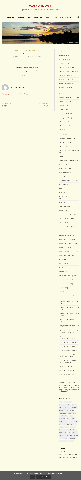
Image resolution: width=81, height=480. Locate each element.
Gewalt (61, 416)
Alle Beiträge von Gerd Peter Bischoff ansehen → (17, 94)
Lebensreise (62, 184)
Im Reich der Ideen (64, 172)
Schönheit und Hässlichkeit (67, 251)
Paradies (72, 427)
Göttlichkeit (62, 146)
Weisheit (76, 435)
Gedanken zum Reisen (65, 101)
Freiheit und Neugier (65, 83)
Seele (60, 432)
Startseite (11, 17)
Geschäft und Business (65, 138)
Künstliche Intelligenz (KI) (66, 180)
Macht (61, 192)
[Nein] (79, 475)
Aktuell (21, 17)
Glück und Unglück (64, 142)
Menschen (74, 424)
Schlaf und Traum (64, 247)
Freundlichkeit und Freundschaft (68, 91)
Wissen (61, 441)
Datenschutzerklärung (44, 476)
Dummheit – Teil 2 (65, 223)
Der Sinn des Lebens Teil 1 (66, 67)
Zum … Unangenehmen (66, 296)
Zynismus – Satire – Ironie (66, 374)
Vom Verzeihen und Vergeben (67, 275)
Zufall (60, 292)
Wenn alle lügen (65, 366)
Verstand (74, 432)
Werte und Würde (64, 284)
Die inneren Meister (65, 75)
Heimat (61, 156)
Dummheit (27, 76)
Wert (65, 438)
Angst (60, 402)
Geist (69, 413)
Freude (61, 407)
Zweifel (71, 441)
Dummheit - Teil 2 (19, 50)
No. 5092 (5, 106)
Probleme (62, 210)
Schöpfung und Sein (65, 255)
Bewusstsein (67, 402)
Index (47, 17)
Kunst (61, 176)
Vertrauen (62, 435)
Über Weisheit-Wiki (34, 17)
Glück (71, 416)
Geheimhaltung (69, 410)
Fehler (68, 405)
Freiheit (74, 405)
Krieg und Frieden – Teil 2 (67, 346)
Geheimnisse (63, 122)
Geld (60, 130)
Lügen (76, 421)
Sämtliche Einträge (32, 50)
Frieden (67, 407)
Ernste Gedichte (65, 109)
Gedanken (74, 407)
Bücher (54, 17)
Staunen (61, 259)
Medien (67, 424)
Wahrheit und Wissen (65, 280)
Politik (61, 430)
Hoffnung (62, 418)
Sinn (65, 432)
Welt (60, 438)
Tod (60, 267)
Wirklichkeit (71, 438)
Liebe (60, 188)
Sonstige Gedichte (65, 118)
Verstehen (62, 271)
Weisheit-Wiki (41, 6)
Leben (66, 421)
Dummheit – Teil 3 (65, 227)
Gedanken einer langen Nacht (68, 97)
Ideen (68, 418)
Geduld (61, 410)
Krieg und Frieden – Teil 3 (67, 350)
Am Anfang (62, 55)
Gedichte (61, 105)
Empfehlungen (65, 17)
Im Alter (61, 164)
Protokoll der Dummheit (66, 214)
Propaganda (68, 430)
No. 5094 (47, 106)
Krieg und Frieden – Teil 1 (67, 342)
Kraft (73, 418)
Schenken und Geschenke (66, 243)
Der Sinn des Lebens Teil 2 (67, 71)
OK (33, 476)
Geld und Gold (63, 134)
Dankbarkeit (62, 63)
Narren (66, 427)
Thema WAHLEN (64, 263)
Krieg (60, 421)
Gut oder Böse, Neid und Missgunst (69, 150)
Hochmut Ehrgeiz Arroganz (67, 160)
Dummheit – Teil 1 (65, 219)
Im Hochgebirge (64, 168)
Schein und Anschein (65, 239)
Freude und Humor (64, 87)
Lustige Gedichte (65, 114)
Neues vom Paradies (65, 206)
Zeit (66, 441)
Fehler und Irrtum (64, 79)
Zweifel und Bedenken (65, 370)
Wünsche (62, 288)
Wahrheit (69, 435)
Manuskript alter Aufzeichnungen (68, 197)
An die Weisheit (63, 59)
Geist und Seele (63, 126)
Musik (61, 202)
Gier (66, 416)
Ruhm (61, 231)
